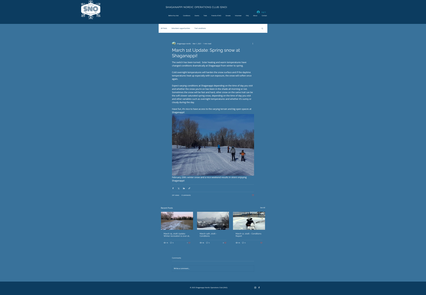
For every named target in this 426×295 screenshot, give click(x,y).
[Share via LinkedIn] (184, 188)
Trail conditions (200, 28)
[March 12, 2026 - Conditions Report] (249, 221)
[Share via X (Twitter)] (178, 188)
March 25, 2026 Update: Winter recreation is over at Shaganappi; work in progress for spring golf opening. (176, 234)
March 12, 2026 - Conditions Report (248, 234)
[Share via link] (189, 188)
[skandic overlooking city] (213, 221)
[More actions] (252, 43)
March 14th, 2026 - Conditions (208, 234)
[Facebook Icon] (259, 287)
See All (262, 208)
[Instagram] (255, 287)
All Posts (164, 28)
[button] (262, 28)
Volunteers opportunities (181, 28)
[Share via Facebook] (173, 188)
